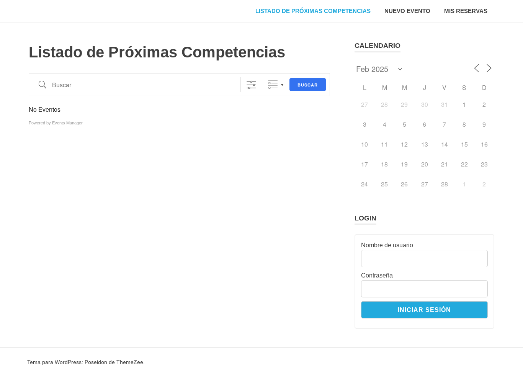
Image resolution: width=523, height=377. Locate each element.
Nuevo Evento (407, 11)
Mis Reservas (465, 11)
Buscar (307, 85)
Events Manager (67, 123)
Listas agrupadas (273, 85)
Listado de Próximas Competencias (313, 11)
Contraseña (377, 275)
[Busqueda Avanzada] (251, 85)
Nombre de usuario (387, 245)
